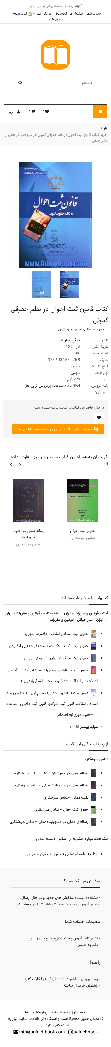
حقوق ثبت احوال (82, 531)
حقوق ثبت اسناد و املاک (70, 634)
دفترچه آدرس (87, 945)
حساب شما (93, 13)
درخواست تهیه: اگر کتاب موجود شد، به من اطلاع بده (55, 429)
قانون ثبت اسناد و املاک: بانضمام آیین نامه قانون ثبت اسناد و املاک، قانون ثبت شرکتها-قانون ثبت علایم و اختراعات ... (51, 704)
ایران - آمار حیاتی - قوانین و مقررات (76, 620)
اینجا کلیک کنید (36, 979)
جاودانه (64, 340)
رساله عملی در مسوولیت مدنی (65, 785)
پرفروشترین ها (36, 1012)
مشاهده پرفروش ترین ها (45, 385)
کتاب (94, 854)
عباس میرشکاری (70, 329)
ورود (11, 112)
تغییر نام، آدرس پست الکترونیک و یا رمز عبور (63, 938)
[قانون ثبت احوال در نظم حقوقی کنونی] (69, 284)
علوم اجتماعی (75, 854)
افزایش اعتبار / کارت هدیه (32, 14)
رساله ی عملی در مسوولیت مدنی (63, 821)
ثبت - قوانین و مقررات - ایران (86, 613)
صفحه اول (78, 1012)
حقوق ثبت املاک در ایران (69, 658)
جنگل (76, 340)
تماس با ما (56, 18)
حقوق (57, 854)
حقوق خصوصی (37, 854)
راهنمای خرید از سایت (81, 985)
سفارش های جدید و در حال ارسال (47, 897)
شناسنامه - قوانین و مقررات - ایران (31, 613)
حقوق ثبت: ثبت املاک (71, 646)
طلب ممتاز (80, 797)
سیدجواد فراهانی (96, 329)
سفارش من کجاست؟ (69, 13)
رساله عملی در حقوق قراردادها (28, 534)
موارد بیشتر (89, 727)
